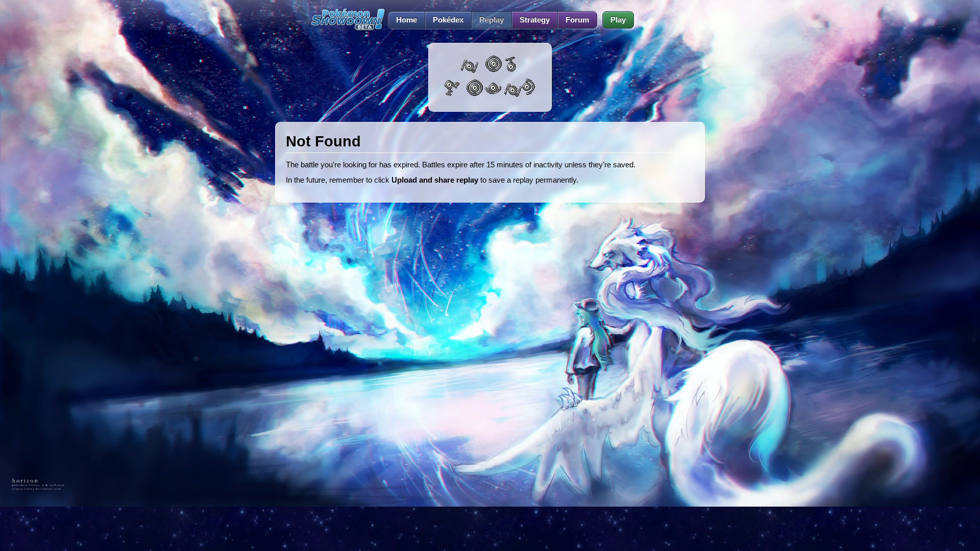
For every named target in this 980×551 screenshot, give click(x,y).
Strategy (535, 20)
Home (406, 20)
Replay (491, 20)
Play (618, 20)
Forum (577, 20)
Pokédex (448, 20)
